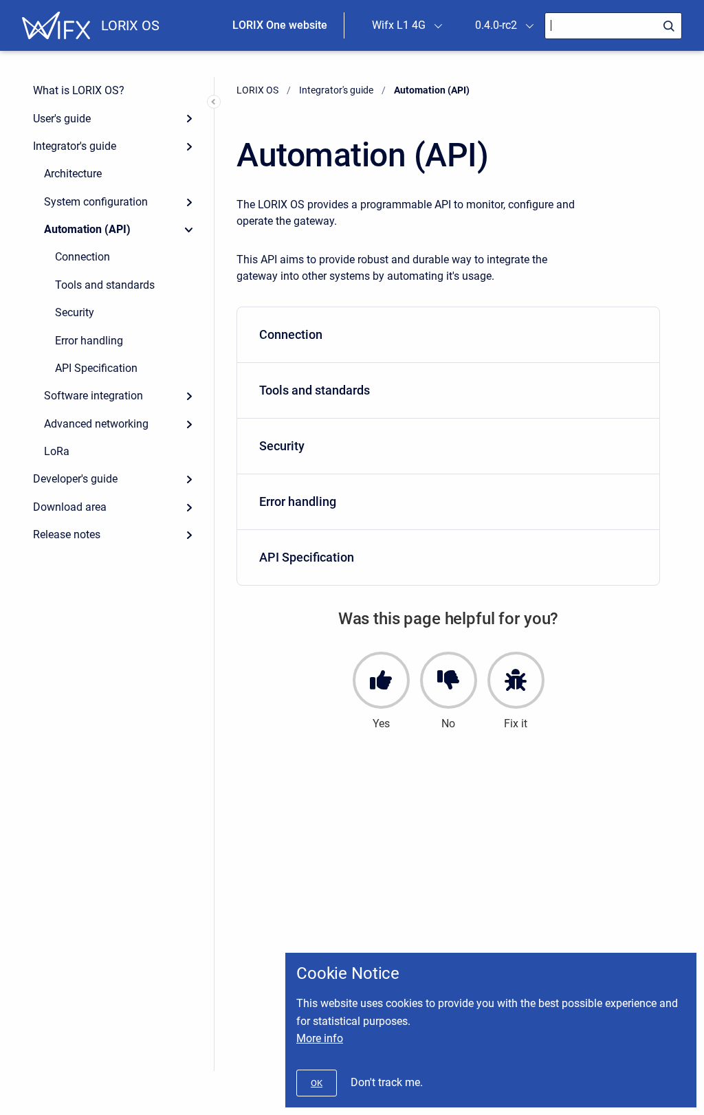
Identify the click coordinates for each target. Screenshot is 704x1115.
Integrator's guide (74, 146)
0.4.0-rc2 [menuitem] (496, 25)
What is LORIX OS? (78, 90)
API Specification (96, 368)
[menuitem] (448, 335)
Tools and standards (105, 284)
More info (319, 1038)
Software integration (93, 395)
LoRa (56, 451)
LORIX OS (130, 25)
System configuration (96, 201)
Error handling (89, 340)
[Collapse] (189, 229)
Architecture (73, 173)
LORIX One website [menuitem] (279, 25)
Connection (82, 256)
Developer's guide (75, 478)
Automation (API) (87, 229)
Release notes (66, 534)
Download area (70, 507)
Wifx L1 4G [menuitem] (399, 25)
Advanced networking (96, 423)
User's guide (62, 118)
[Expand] (189, 118)
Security (74, 312)
